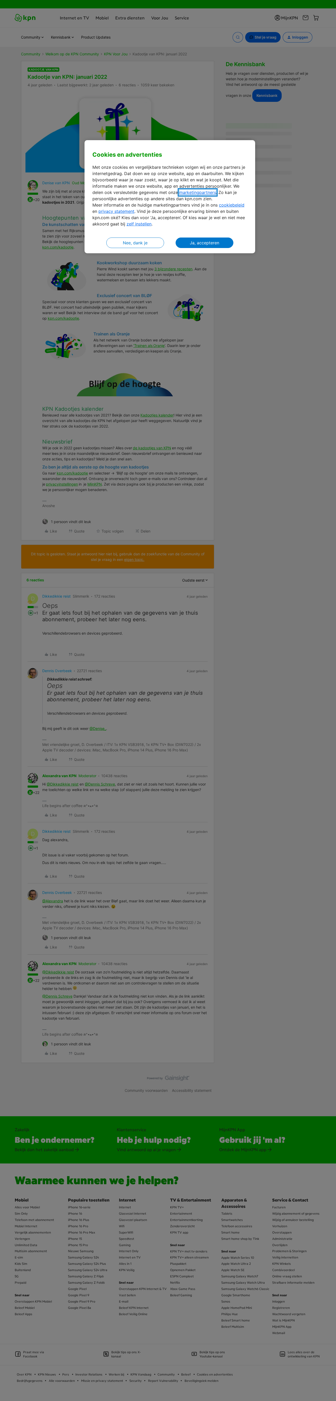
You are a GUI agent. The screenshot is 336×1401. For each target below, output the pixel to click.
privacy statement (116, 211)
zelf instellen (139, 224)
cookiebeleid (231, 205)
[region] (170, 196)
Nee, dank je (135, 242)
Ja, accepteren (204, 242)
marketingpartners (197, 192)
